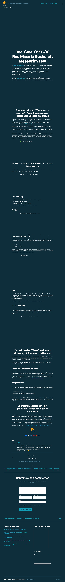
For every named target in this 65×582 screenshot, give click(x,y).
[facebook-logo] (26, 435)
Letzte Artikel (16, 440)
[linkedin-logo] (31, 435)
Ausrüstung (22, 461)
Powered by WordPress (30, 579)
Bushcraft (26, 461)
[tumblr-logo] (39, 435)
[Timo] (14, 443)
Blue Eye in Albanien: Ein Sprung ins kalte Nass (15, 529)
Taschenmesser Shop (21, 78)
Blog (51, 3)
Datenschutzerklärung (10, 518)
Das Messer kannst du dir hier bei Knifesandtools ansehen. (38, 425)
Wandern (47, 3)
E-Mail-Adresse (36, 495)
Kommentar (21, 486)
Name (20, 495)
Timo (18, 442)
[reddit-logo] (36, 435)
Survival (38, 461)
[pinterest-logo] (33, 435)
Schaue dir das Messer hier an (37, 377)
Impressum (20, 518)
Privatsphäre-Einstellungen (32, 518)
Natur (32, 461)
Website (20, 500)
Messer (30, 461)
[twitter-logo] (28, 435)
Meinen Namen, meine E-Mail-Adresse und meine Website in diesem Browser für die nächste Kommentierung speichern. (33, 505)
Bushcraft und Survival (18, 65)
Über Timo (56, 3)
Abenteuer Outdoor (11, 579)
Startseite (42, 3)
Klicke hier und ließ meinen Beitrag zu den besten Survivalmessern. (39, 123)
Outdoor (35, 461)
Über (13, 440)
